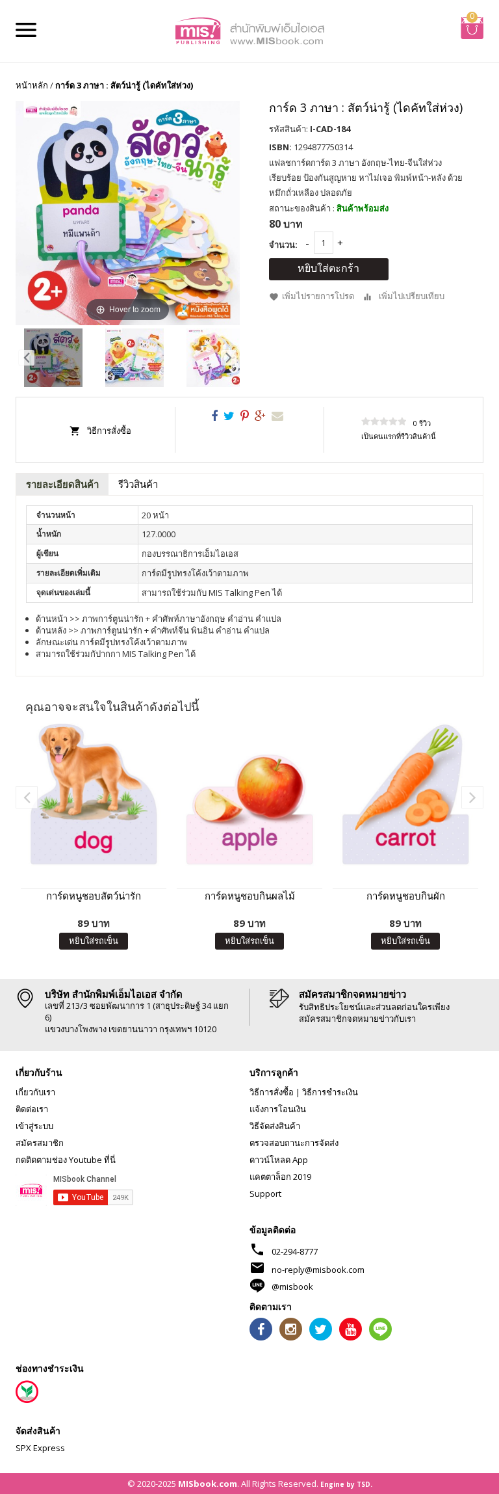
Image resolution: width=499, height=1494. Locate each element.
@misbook (292, 1286)
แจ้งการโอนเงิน (278, 1109)
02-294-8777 (295, 1251)
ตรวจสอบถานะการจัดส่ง (294, 1143)
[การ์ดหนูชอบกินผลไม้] (249, 793)
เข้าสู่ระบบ (34, 1126)
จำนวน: (283, 244)
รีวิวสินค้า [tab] (138, 483)
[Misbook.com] (249, 30)
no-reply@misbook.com (318, 1269)
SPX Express (40, 1448)
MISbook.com (207, 1483)
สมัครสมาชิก (40, 1143)
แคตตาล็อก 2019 (280, 1176)
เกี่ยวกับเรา (35, 1092)
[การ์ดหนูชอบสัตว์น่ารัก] (93, 793)
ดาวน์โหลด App (279, 1160)
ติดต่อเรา (32, 1109)
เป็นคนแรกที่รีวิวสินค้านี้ (398, 436)
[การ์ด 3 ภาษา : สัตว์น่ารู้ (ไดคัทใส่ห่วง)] (53, 357)
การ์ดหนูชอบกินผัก (405, 895)
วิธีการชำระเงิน (330, 1092)
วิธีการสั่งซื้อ (109, 430)
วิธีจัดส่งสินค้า (275, 1126)
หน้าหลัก (32, 85)
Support (265, 1193)
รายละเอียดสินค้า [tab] (62, 483)
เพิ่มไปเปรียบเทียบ (411, 296)
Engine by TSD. (346, 1484)
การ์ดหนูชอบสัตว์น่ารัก (93, 895)
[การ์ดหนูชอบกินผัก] (405, 793)
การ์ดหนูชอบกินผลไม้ (250, 895)
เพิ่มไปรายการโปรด (318, 296)
